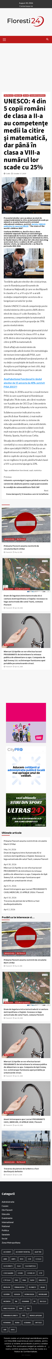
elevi (32, 1280)
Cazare (5, 1206)
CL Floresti (8, 1266)
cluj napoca (30, 1266)
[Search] (47, 39)
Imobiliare (43, 1294)
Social (26, 95)
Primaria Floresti (10, 1315)
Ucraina (27, 1322)
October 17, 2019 (19, 174)
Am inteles (26, 1355)
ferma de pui (19, 1287)
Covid (20, 1273)
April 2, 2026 (18, 1175)
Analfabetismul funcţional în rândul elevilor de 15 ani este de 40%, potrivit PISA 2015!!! (24, 383)
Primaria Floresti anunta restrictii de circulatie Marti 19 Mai (25, 842)
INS (16, 1301)
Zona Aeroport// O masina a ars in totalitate (27, 492)
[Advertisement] (26, 66)
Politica (5, 1230)
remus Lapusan (36, 1315)
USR (4, 1329)
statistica (37, 470)
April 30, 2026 (19, 608)
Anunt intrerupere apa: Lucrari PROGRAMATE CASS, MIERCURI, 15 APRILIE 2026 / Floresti (25, 890)
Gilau (42, 1287)
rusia (17, 1322)
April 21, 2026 (19, 667)
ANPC (13, 1259)
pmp (20, 1308)
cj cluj (38, 1259)
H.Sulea (17, 1294)
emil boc (42, 1280)
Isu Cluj (43, 1301)
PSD (23, 1315)
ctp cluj (6, 1280)
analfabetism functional (18, 470)
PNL (28, 1308)
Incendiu (7, 1301)
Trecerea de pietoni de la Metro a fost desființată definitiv (21, 902)
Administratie (10, 539)
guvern (6, 1294)
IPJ (34, 1301)
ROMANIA (7, 1322)
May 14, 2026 (18, 552)
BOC (21, 1259)
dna (24, 1280)
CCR (29, 1259)
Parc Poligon (9, 1308)
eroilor (6, 1287)
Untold (38, 1322)
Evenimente (7, 1218)
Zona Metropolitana (37, 95)
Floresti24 (9, 552)
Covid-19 (31, 1273)
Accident (7, 1252)
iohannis (25, 1301)
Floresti (32, 1287)
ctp (40, 1273)
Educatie (18, 95)
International (7, 1222)
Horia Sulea (29, 1294)
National (6, 1226)
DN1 (16, 1280)
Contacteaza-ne (26, 6)
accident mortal (23, 1252)
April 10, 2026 (19, 1125)
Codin (8, 174)
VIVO (13, 1329)
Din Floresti (9, 95)
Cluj (19, 1266)
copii (31, 470)
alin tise (38, 1252)
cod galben (8, 1273)
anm (5, 1259)
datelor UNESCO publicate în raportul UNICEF (24, 225)
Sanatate (6, 1234)
